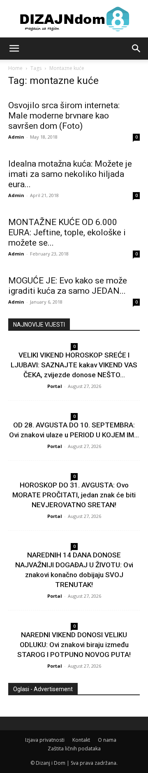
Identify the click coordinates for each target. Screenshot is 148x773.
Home (15, 68)
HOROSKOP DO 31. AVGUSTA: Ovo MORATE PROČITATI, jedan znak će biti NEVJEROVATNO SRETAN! (74, 495)
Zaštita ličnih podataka (74, 748)
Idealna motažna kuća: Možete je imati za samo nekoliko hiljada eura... (70, 174)
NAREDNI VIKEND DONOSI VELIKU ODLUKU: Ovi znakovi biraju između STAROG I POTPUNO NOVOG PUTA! (74, 645)
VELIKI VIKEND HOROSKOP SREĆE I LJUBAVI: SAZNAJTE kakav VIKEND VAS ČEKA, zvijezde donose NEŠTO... (74, 365)
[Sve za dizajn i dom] (74, 18)
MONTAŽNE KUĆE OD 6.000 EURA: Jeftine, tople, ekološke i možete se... (67, 232)
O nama (107, 739)
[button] (14, 48)
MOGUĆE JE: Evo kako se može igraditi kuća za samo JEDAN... (67, 286)
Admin (16, 137)
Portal (54, 386)
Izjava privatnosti (45, 739)
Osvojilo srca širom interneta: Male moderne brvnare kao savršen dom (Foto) (64, 115)
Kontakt (81, 739)
